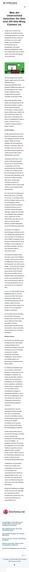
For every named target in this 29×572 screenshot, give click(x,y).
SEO (22, 372)
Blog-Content (19, 159)
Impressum (14, 561)
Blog (19, 561)
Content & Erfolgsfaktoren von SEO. (14, 548)
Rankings (16, 121)
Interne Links (8, 291)
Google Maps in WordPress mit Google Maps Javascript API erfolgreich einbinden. (12, 524)
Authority (11, 307)
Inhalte (15, 40)
